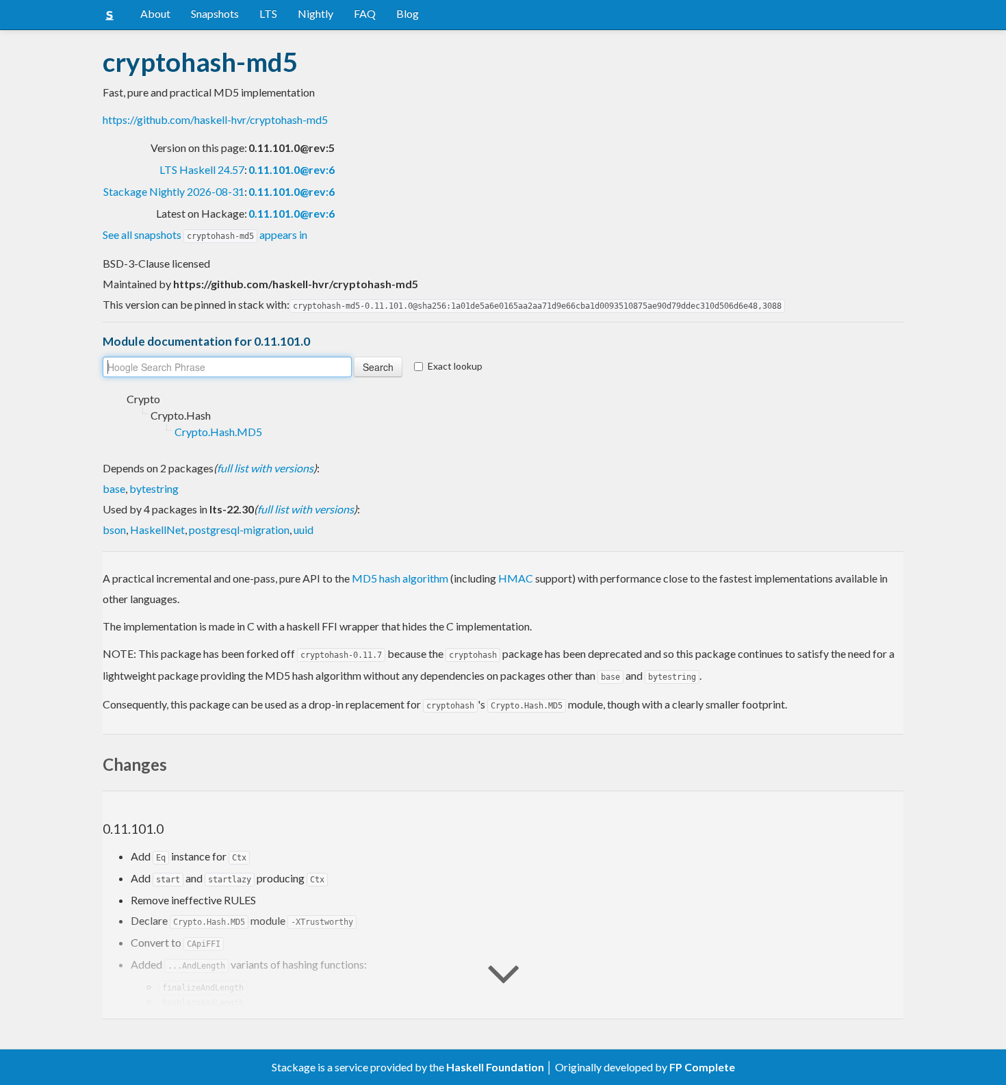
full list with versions (265, 467)
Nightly (315, 13)
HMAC (515, 578)
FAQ (365, 13)
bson (114, 529)
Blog (407, 13)
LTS (268, 13)
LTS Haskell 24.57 (201, 169)
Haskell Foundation (495, 1066)
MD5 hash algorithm (400, 578)
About (155, 13)
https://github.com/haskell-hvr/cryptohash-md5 (215, 119)
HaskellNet (157, 529)
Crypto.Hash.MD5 (218, 431)
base (114, 488)
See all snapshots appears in (205, 234)
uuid (303, 529)
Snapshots (215, 13)
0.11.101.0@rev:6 (291, 169)
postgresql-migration (239, 529)
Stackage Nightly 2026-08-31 (173, 191)
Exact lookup (455, 366)
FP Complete (702, 1066)
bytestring (154, 488)
